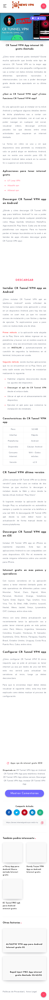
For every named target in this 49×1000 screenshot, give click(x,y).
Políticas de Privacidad (13, 991)
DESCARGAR (24, 280)
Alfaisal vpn (13, 190)
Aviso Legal (31, 991)
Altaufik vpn (13, 185)
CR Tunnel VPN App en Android (31, 770)
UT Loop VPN (13, 180)
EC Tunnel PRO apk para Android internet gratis (11, 906)
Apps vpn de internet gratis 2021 (26, 763)
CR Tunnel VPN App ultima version (19, 777)
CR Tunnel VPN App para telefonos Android (24, 773)
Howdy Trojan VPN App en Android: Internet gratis (35, 869)
